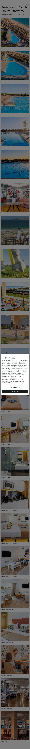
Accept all (15, 391)
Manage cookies (15, 387)
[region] (15, 374)
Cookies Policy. (15, 382)
